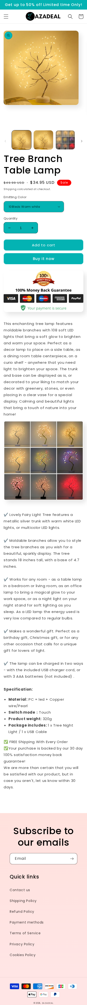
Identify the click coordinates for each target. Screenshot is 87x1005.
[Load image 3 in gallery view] (65, 140)
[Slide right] (81, 141)
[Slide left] (5, 141)
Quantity (10, 218)
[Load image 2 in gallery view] (43, 140)
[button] (6, 16)
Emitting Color (15, 197)
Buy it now (43, 258)
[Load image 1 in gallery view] (21, 140)
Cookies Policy (23, 955)
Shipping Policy (23, 900)
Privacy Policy (22, 944)
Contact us (20, 890)
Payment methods (27, 922)
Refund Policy (22, 911)
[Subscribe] (71, 858)
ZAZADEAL (48, 1003)
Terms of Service (25, 933)
